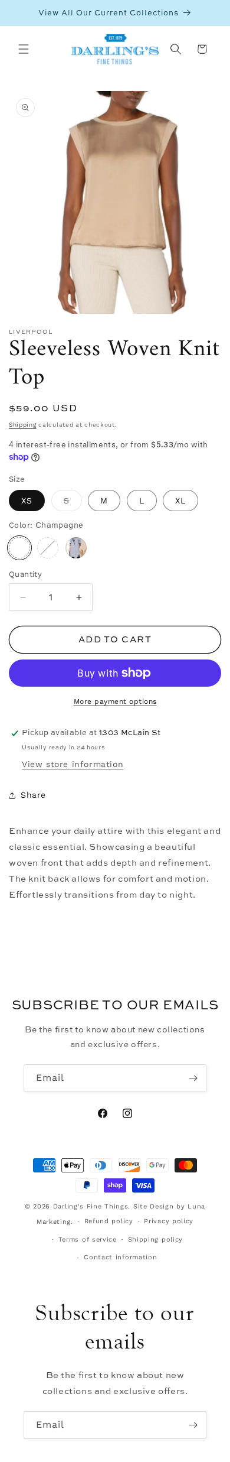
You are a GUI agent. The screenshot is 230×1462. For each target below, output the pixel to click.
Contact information (120, 1257)
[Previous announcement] (22, 13)
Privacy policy (168, 1221)
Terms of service (87, 1239)
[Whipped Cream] (47, 547)
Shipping (23, 424)
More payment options (115, 701)
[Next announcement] (208, 13)
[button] (24, 49)
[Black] (76, 547)
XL (180, 500)
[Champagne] (19, 547)
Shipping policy (155, 1239)
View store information (72, 764)
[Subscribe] (193, 1078)
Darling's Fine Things (91, 1206)
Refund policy (108, 1221)
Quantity (25, 574)
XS (26, 500)
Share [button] (33, 795)
